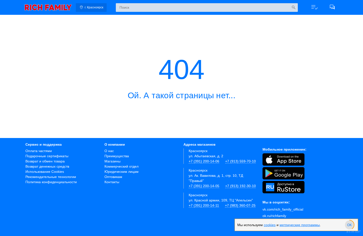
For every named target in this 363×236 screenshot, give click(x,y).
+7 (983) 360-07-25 (240, 205)
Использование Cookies (44, 172)
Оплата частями (38, 151)
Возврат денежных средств (47, 166)
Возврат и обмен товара (45, 161)
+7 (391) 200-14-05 (204, 186)
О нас (109, 151)
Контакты (111, 182)
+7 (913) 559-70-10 (240, 161)
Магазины (112, 161)
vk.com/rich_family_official (282, 209)
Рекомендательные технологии (50, 177)
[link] (48, 7)
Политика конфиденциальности (51, 182)
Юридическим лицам (121, 172)
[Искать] (293, 7)
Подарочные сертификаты (46, 156)
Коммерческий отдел (121, 166)
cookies (270, 225)
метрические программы (300, 225)
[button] (314, 7)
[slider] (349, 225)
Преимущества (116, 156)
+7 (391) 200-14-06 (204, 161)
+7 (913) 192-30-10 (240, 186)
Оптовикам (113, 177)
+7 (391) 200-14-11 (204, 205)
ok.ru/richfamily (274, 216)
